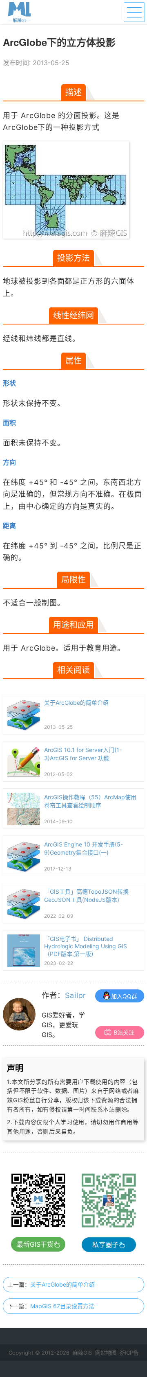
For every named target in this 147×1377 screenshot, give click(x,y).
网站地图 (105, 1352)
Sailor (75, 995)
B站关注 (124, 1032)
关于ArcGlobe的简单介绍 (62, 1284)
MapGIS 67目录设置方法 (62, 1305)
